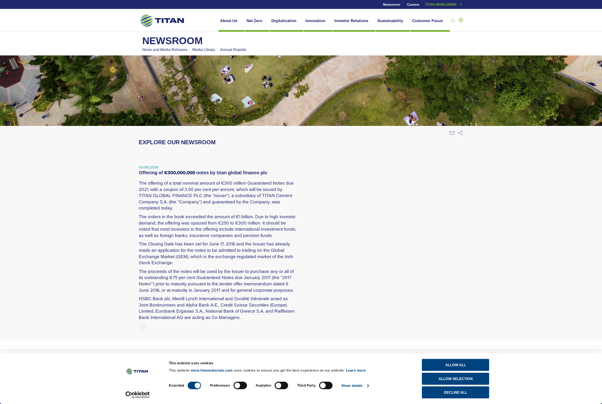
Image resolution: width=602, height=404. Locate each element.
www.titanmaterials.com (212, 370)
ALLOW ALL (455, 365)
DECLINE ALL (455, 392)
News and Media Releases (164, 49)
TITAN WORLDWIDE (441, 4)
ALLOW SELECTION (456, 379)
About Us (228, 20)
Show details (352, 386)
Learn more (356, 370)
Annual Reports (233, 49)
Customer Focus (427, 20)
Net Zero (254, 20)
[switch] (240, 385)
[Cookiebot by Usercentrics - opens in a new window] (137, 394)
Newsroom (391, 4)
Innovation (315, 20)
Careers (413, 4)
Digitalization (283, 20)
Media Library (203, 49)
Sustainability (390, 20)
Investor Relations (351, 20)
